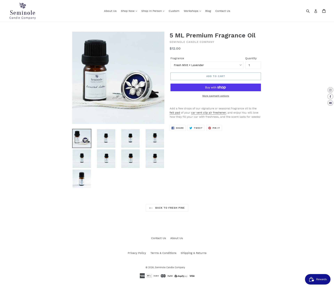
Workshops (191, 11)
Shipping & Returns (193, 253)
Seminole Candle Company (170, 267)
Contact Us (222, 11)
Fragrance (177, 58)
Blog (208, 11)
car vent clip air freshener (208, 112)
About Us (110, 11)
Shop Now (128, 11)
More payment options (215, 95)
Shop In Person (152, 11)
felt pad (175, 112)
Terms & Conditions (163, 253)
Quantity (251, 58)
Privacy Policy (137, 253)
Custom (174, 11)
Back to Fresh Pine (169, 207)
